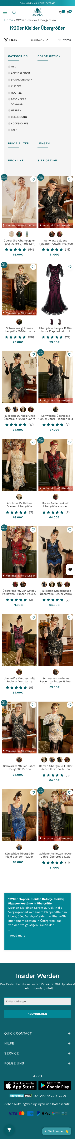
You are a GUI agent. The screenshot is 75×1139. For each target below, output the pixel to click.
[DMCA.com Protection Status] (20, 1096)
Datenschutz (61, 1104)
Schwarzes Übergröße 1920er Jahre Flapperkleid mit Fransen (55, 418)
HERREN (16, 110)
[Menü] (6, 12)
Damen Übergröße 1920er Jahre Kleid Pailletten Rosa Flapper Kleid (55, 769)
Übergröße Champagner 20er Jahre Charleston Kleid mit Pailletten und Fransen (19, 245)
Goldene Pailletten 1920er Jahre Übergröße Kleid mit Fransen (56, 856)
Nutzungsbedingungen (29, 1104)
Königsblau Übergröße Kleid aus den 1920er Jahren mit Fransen (19, 856)
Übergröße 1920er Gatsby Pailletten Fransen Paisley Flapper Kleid (19, 593)
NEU (13, 66)
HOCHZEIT (17, 92)
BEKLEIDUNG (19, 116)
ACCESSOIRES (19, 123)
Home (8, 20)
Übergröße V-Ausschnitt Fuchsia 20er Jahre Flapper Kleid (19, 681)
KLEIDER (16, 86)
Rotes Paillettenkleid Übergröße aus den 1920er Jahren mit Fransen (55, 508)
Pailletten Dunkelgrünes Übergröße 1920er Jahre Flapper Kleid (19, 418)
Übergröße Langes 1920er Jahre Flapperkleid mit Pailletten (55, 331)
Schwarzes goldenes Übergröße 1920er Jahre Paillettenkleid (19, 331)
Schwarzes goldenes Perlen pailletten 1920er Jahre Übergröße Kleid (56, 681)
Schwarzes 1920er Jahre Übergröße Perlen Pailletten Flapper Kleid (19, 769)
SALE (14, 130)
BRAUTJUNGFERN (21, 79)
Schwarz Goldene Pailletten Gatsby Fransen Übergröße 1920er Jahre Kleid (56, 245)
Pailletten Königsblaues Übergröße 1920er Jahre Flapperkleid (56, 593)
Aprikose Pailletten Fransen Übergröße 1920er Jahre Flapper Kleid (19, 508)
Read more (17, 935)
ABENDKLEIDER (20, 73)
